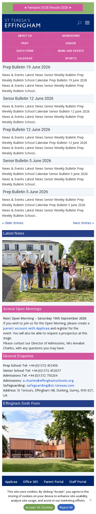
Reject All (66, 507)
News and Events (71, 50)
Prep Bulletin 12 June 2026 (26, 129)
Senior (71, 43)
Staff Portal (77, 482)
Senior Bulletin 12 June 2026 (28, 98)
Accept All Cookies (39, 507)
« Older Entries (12, 223)
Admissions (71, 35)
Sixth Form (25, 50)
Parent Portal (53, 482)
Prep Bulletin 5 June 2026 (25, 191)
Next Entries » (83, 223)
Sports (71, 58)
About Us (25, 35)
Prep (25, 43)
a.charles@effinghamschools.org (48, 380)
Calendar (25, 58)
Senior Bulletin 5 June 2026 (27, 160)
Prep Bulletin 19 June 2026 (26, 67)
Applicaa (11, 482)
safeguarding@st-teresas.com (50, 385)
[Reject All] (90, 500)
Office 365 (30, 482)
